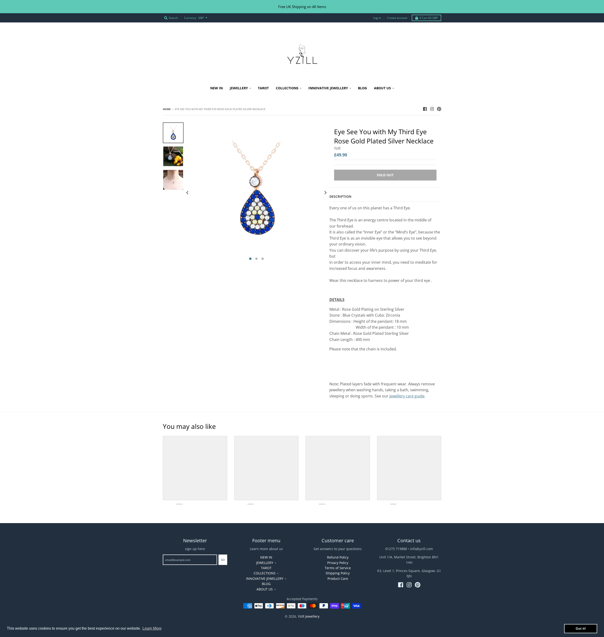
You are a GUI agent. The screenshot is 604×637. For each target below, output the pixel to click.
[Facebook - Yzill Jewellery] (425, 109)
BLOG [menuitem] (362, 88)
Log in (377, 18)
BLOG (266, 583)
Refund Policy (337, 557)
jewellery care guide (406, 396)
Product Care (337, 578)
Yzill (337, 148)
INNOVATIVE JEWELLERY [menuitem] (328, 88)
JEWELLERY (264, 562)
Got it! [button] (581, 628)
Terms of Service (338, 568)
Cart (428, 18)
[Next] (325, 192)
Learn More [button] (152, 628)
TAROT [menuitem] (263, 88)
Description (340, 196)
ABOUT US (264, 589)
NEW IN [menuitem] (216, 88)
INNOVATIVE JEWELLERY (264, 578)
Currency (190, 18)
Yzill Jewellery (308, 616)
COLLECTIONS (265, 573)
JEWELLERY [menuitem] (239, 88)
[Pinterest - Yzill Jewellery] (439, 109)
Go (223, 559)
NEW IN (266, 557)
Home (167, 109)
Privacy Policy (337, 562)
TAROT (266, 568)
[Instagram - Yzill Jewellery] (432, 109)
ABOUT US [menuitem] (382, 88)
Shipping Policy (338, 573)
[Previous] (188, 192)
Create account (397, 18)
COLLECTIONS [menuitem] (287, 88)
